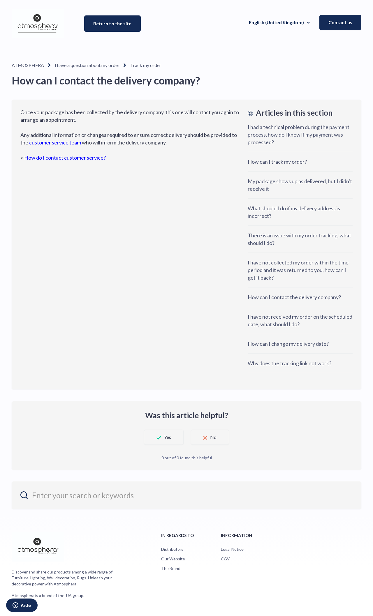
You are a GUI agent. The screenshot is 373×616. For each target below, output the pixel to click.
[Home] (38, 23)
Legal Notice (232, 549)
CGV (225, 558)
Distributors (172, 549)
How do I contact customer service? (65, 157)
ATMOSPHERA (28, 65)
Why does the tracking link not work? (289, 363)
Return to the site (112, 23)
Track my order (145, 65)
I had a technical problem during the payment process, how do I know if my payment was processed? (298, 134)
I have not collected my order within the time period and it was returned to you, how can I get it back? (298, 270)
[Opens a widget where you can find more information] (22, 606)
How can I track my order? (277, 161)
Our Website (173, 558)
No (213, 437)
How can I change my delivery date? (288, 343)
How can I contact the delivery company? (294, 297)
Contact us (340, 22)
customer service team (55, 142)
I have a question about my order (87, 65)
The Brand (170, 568)
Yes (167, 437)
